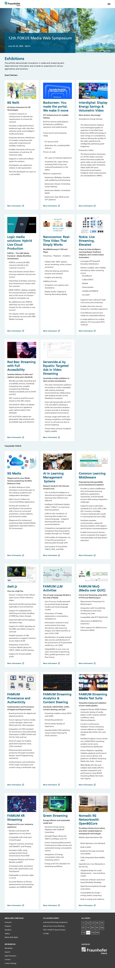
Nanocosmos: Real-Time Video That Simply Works (56, 240)
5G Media (14, 473)
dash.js (12, 586)
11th (83, 933)
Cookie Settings (10, 963)
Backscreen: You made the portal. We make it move (55, 106)
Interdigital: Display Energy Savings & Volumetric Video (93, 106)
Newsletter (9, 948)
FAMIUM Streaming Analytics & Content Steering (57, 698)
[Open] (110, 4)
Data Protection (10, 956)
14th (97, 933)
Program (8, 926)
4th (97, 923)
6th (83, 928)
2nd (88, 923)
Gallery (7, 934)
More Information (14, 206)
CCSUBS (46, 934)
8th (92, 928)
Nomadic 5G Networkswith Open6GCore (89, 819)
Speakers (8, 930)
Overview (8, 922)
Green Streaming (55, 815)
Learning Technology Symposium (55, 922)
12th (88, 933)
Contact (7, 959)
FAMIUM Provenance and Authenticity (18, 698)
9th (97, 928)
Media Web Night (11, 937)
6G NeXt (13, 102)
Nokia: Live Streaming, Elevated (87, 240)
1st (83, 923)
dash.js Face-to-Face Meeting (53, 926)
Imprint (7, 952)
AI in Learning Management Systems (53, 477)
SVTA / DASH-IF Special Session (54, 930)
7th (88, 928)
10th (102, 928)
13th (93, 933)
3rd (92, 923)
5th (102, 923)
